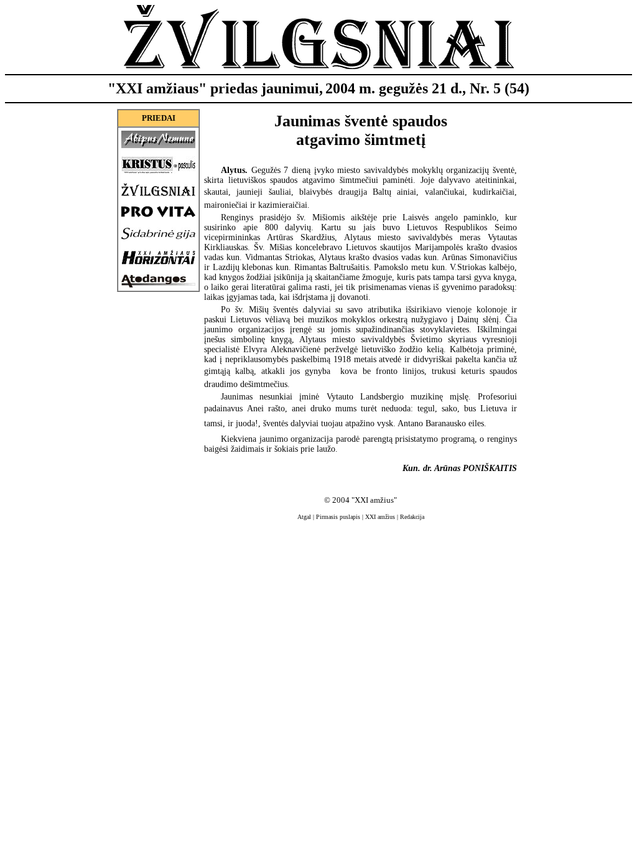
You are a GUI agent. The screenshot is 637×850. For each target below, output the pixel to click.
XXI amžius (380, 516)
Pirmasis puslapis (338, 516)
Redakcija (412, 516)
